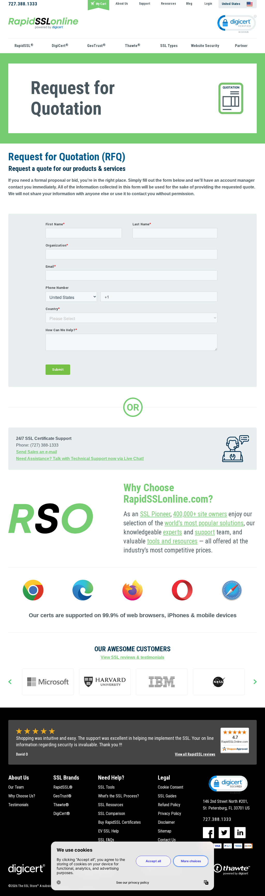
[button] (227, 784)
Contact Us (167, 839)
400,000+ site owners (200, 514)
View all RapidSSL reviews (195, 754)
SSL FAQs (106, 839)
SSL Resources (110, 804)
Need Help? (111, 777)
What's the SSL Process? (118, 796)
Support (144, 3)
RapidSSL (23, 45)
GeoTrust (96, 45)
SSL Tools (106, 787)
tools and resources (172, 541)
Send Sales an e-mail (36, 452)
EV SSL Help (108, 831)
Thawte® (61, 804)
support (205, 532)
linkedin (240, 832)
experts (172, 532)
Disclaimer (166, 822)
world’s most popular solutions (204, 523)
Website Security (205, 45)
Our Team (16, 787)
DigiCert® (61, 813)
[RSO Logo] (43, 22)
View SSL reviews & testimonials (132, 657)
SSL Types (169, 45)
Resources (168, 3)
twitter (224, 832)
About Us (122, 3)
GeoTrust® (62, 796)
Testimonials (18, 804)
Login (208, 3)
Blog (189, 3)
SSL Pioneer (155, 514)
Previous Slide (9, 682)
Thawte (132, 45)
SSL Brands (66, 777)
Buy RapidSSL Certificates (119, 822)
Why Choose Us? (21, 796)
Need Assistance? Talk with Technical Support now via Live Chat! (80, 458)
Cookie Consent (170, 787)
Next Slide (255, 682)
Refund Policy (169, 804)
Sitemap (164, 831)
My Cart (101, 4)
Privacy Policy (169, 813)
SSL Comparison (111, 813)
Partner (241, 45)
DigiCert (60, 45)
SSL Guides (167, 796)
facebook (208, 832)
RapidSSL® (62, 787)
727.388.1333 (22, 3)
